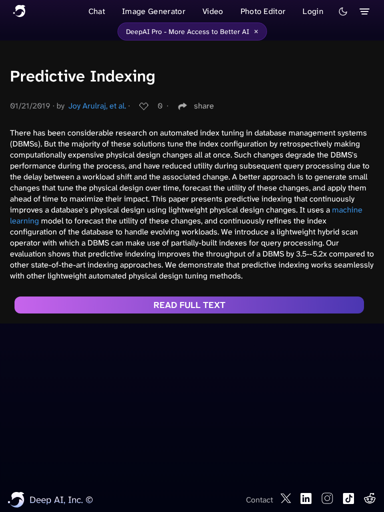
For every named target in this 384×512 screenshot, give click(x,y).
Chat (96, 11)
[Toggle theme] (343, 12)
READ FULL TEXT (190, 305)
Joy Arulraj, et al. (97, 105)
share (204, 105)
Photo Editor (263, 11)
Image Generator (154, 11)
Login (313, 11)
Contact (259, 499)
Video (213, 11)
